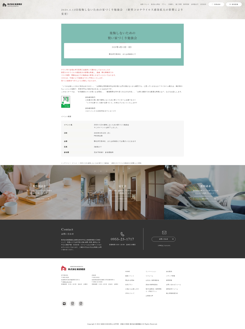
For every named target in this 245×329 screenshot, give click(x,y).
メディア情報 (170, 276)
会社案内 (169, 271)
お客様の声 (149, 296)
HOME (127, 271)
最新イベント (129, 276)
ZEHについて (129, 293)
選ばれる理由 (129, 280)
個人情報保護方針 (172, 293)
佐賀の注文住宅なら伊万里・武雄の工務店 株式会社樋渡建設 (121, 324)
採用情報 (169, 280)
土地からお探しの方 (132, 289)
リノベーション (151, 271)
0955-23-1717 (122, 239)
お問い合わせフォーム (173, 284)
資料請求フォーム (172, 289)
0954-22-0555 (97, 282)
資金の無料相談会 (152, 284)
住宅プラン (129, 284)
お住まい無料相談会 (152, 280)
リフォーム (149, 276)
